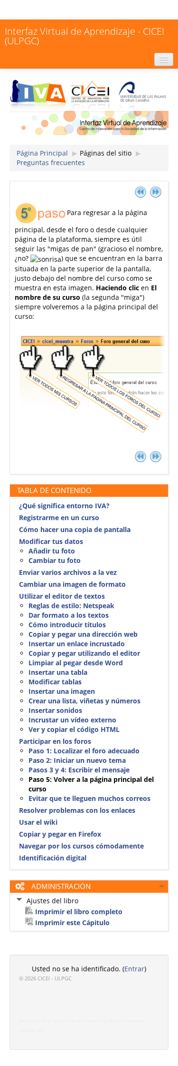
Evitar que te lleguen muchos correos (89, 798)
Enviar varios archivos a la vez (68, 572)
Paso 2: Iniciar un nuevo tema (77, 760)
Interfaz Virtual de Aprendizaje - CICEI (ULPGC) (84, 36)
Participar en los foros (55, 741)
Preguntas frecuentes (51, 162)
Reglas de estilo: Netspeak (71, 605)
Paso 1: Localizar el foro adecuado (84, 750)
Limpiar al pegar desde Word (75, 662)
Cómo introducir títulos (67, 624)
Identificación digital (52, 857)
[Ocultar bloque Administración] (162, 885)
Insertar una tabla (57, 672)
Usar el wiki (38, 822)
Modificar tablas (55, 681)
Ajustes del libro (52, 900)
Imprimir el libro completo (78, 911)
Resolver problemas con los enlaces (77, 810)
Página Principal (42, 153)
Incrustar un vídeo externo (72, 719)
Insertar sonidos (55, 710)
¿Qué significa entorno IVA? (64, 505)
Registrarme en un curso (59, 517)
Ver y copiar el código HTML (74, 729)
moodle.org (32, 1030)
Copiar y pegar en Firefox (60, 834)
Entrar (134, 968)
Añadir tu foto (51, 550)
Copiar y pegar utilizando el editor (84, 653)
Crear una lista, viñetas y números (84, 700)
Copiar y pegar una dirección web (83, 634)
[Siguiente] (155, 191)
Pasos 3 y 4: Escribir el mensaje (79, 769)
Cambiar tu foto (54, 560)
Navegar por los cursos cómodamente (81, 845)
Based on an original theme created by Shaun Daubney (81, 1021)
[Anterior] (140, 191)
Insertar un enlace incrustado (76, 643)
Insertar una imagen (61, 691)
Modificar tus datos (51, 541)
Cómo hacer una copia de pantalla (75, 529)
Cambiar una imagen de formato (72, 584)
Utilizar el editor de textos (62, 596)
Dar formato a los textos (68, 615)
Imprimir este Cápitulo (72, 922)
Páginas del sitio (105, 153)
